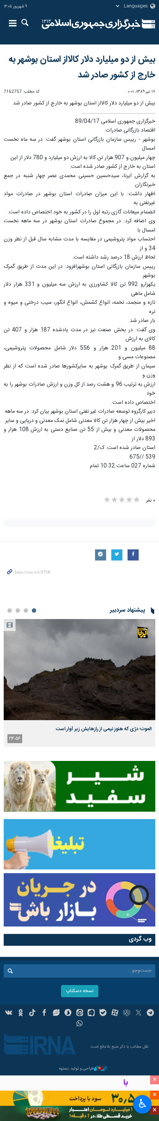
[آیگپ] (91, 1013)
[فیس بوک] (44, 1013)
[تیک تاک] (32, 1013)
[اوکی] (21, 1013)
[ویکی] (9, 1013)
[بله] (103, 1013)
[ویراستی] (56, 1013)
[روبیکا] (127, 1013)
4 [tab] (9, 610)
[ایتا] (80, 1013)
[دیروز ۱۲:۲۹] (79, 669)
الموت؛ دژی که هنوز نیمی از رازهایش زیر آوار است (104, 729)
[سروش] (68, 1013)
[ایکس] (138, 1013)
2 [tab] (26, 610)
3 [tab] (18, 610)
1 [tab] (34, 610)
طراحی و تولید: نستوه (76, 1069)
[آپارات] (115, 1013)
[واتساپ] (80, 1024)
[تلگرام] (150, 1013)
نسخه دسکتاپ (80, 991)
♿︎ (142, 1103)
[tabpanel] (79, 683)
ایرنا (91, 24)
